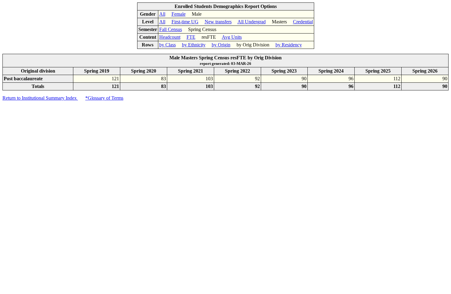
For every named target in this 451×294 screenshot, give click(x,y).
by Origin (221, 44)
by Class (167, 44)
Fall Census (170, 29)
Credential (303, 21)
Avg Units (232, 37)
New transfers (218, 21)
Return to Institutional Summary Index (40, 98)
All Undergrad (251, 21)
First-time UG (185, 21)
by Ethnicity (194, 44)
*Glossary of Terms (104, 98)
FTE (191, 37)
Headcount (169, 37)
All (162, 14)
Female (179, 14)
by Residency (289, 44)
